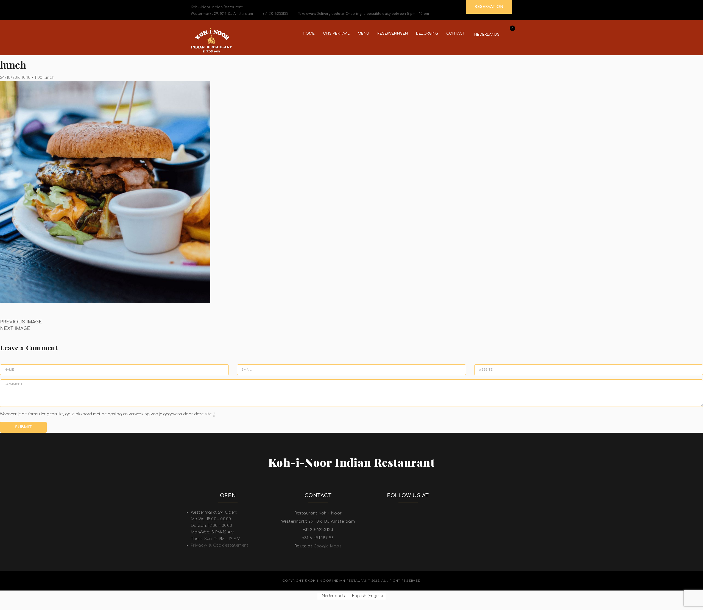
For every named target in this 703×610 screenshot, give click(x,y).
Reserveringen (392, 33)
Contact (455, 33)
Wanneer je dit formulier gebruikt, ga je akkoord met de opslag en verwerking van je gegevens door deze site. (107, 414)
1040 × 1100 (32, 77)
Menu (363, 33)
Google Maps (328, 546)
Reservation (489, 7)
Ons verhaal (336, 33)
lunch (48, 77)
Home (309, 33)
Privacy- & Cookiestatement (220, 545)
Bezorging (427, 33)
